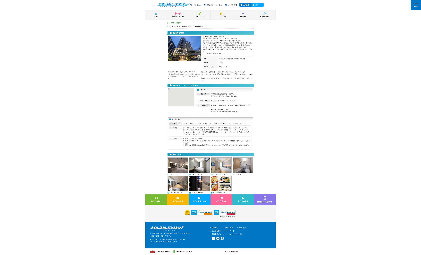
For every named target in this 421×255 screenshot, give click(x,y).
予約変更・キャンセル (214, 5)
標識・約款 (242, 228)
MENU (416, 6)
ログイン (258, 5)
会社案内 (215, 228)
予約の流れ (197, 5)
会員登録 (246, 5)
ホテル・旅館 (221, 16)
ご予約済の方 (221, 201)
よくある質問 (232, 5)
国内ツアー (200, 16)
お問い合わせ (156, 201)
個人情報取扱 (216, 231)
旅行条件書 (229, 228)
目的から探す (265, 16)
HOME (156, 16)
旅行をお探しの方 (200, 201)
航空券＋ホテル (178, 16)
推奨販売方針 (231, 216)
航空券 (243, 16)
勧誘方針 (222, 216)
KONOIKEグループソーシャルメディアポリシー (228, 234)
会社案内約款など (264, 201)
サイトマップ (230, 231)
